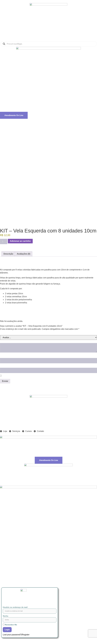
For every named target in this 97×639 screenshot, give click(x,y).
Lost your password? (12, 635)
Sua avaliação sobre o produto (16, 341)
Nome (3, 356)
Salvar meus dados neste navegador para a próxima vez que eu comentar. (39, 376)
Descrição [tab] (8, 254)
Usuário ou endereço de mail (15, 607)
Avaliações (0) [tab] (23, 254)
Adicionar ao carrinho (20, 241)
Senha (5, 616)
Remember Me (10, 625)
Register (25, 635)
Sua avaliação (7, 333)
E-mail (4, 366)
